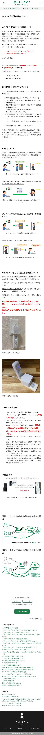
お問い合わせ (22, 611)
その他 (36, 8)
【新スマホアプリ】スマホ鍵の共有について (15, 632)
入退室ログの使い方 (8, 681)
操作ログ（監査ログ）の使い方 (11, 683)
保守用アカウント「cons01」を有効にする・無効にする (19, 676)
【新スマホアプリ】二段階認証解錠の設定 (15, 639)
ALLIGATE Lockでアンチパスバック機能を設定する (17, 669)
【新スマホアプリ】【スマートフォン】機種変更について (19, 647)
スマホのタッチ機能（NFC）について (13, 656)
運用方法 (27, 8)
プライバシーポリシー (36, 728)
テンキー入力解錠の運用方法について (13, 660)
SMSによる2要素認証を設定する (12, 685)
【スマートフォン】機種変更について (13, 658)
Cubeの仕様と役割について (10, 697)
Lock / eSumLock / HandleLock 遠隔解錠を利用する (17, 667)
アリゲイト (5, 8)
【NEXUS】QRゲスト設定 (10, 628)
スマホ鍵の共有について (9, 663)
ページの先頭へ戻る (34, 618)
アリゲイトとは (6, 728)
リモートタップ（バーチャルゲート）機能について (17, 674)
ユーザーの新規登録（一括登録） (12, 703)
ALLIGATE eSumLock (8, 694)
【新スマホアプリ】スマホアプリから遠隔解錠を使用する (19, 630)
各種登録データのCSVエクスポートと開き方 (15, 649)
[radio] (16, 601)
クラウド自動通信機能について (11, 665)
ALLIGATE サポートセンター (20, 8)
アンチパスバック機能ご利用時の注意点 (14, 672)
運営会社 (20, 728)
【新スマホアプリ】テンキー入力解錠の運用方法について (19, 641)
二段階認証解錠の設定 (9, 678)
